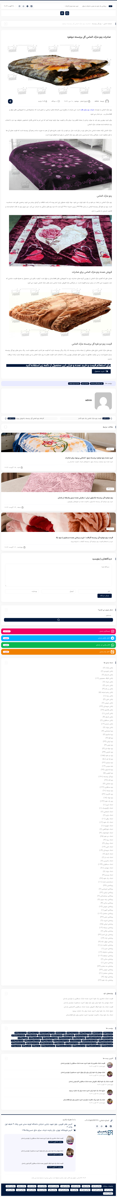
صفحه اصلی (108, 24)
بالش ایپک (109, 682)
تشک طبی (109, 847)
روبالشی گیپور (108, 910)
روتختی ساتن (108, 959)
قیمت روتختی (17, 1041)
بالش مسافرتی (108, 720)
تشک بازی (109, 815)
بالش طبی (109, 699)
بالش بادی (109, 685)
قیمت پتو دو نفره (47, 1043)
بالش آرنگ (109, 668)
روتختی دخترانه (108, 952)
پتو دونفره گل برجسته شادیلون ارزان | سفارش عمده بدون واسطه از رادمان (85, 497)
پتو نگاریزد (109, 794)
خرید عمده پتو (20, 1033)
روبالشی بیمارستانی (106, 896)
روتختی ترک (109, 938)
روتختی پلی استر (107, 934)
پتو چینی (110, 745)
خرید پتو (108, 1035)
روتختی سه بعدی (107, 966)
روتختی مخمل (108, 973)
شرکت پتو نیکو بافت (87, 110)
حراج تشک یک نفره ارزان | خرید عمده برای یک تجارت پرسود (92, 1011)
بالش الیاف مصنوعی (106, 678)
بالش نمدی (109, 724)
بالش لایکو (109, 717)
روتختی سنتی (108, 962)
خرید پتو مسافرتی (95, 1035)
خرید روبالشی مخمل (47, 1033)
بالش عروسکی (108, 706)
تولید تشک (97, 1033)
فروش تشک (107, 1038)
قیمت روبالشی (47, 1041)
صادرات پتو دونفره (74, 384)
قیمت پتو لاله (107, 1046)
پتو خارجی (109, 752)
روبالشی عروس (108, 906)
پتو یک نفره (109, 801)
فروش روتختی (79, 1038)
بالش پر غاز (109, 689)
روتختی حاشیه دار (107, 945)
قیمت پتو (59, 1043)
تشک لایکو (109, 854)
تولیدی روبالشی (85, 1033)
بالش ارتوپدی (108, 671)
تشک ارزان (108, 1033)
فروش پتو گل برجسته (90, 1041)
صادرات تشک (57, 1035)
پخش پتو (26, 1046)
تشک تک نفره (108, 822)
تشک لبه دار (109, 857)
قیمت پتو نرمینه (79, 1046)
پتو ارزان (36, 1046)
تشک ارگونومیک (107, 808)
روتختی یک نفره (107, 980)
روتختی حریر (109, 948)
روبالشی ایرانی (108, 892)
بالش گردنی (109, 713)
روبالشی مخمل (108, 913)
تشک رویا (109, 840)
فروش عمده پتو (35, 1038)
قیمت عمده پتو (72, 1043)
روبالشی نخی (108, 917)
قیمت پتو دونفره (32, 1043)
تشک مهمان (109, 868)
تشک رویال (109, 843)
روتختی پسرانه (108, 927)
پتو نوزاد (110, 798)
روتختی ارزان (68, 1035)
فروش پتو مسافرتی (105, 1041)
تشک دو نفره (108, 836)
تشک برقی (109, 819)
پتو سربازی (109, 762)
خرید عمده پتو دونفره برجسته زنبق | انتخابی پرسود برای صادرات (89, 458)
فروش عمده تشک (65, 1038)
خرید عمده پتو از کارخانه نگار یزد (81, 6)
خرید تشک (60, 1033)
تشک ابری (109, 805)
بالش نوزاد (109, 727)
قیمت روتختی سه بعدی (88, 1043)
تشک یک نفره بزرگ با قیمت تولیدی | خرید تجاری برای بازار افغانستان (89, 1015)
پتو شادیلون (109, 769)
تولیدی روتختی (72, 1033)
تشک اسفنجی (108, 812)
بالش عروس (109, 703)
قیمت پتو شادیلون (18, 1043)
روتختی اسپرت (108, 920)
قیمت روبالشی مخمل (32, 1041)
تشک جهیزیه (108, 826)
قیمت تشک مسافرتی (61, 1041)
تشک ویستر (109, 875)
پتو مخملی (109, 783)
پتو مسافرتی (109, 787)
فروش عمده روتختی (50, 1038)
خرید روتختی (33, 1033)
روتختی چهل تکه (107, 941)
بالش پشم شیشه (107, 692)
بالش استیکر (109, 675)
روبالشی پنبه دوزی (107, 899)
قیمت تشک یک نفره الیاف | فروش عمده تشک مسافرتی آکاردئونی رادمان (88, 1007)
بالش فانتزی (109, 710)
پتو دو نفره (108, 467)
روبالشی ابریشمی (107, 889)
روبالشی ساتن (108, 903)
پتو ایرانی (110, 741)
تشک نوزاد (109, 871)
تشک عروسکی (108, 850)
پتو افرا (111, 738)
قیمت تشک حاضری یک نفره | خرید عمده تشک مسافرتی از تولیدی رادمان (88, 999)
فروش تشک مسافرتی (94, 1038)
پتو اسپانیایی (109, 731)
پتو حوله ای (109, 748)
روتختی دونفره (108, 956)
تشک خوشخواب (107, 833)
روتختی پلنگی (108, 931)
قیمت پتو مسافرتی (93, 1046)
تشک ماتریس (108, 861)
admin (97, 101)
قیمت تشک (75, 1041)
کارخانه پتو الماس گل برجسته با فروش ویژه (30, 418)
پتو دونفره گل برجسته (96, 384)
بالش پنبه (109, 696)
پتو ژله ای (109, 759)
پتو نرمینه (110, 790)
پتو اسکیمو (109, 734)
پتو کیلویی (109, 773)
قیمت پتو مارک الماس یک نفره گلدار (89, 418)
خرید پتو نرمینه (81, 1035)
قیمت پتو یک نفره (48, 1046)
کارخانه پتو (16, 1046)
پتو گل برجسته (96, 24)
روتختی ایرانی (108, 924)
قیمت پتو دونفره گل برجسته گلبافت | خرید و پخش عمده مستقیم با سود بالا (84, 537)
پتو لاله (110, 780)
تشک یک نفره (108, 878)
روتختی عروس (108, 970)
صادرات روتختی (44, 1035)
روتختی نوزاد (108, 977)
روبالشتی (110, 885)
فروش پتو (23, 1038)
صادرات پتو (85, 384)
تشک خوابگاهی (108, 829)
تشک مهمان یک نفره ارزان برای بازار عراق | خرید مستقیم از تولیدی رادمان (88, 1003)
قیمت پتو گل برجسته (64, 1046)
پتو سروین (109, 766)
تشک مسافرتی (108, 864)
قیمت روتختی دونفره (105, 1043)
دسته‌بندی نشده (107, 882)
